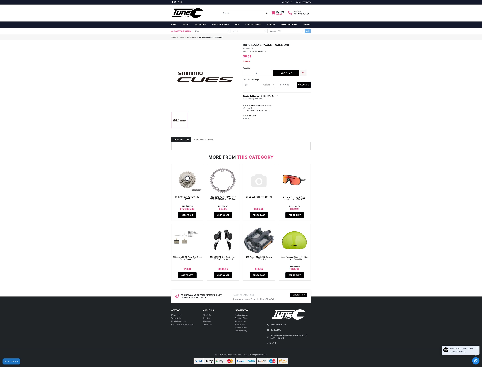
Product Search (241, 315)
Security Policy (241, 331)
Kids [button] (237, 25)
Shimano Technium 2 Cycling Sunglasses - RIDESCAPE (295, 198)
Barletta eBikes (241, 318)
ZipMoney (207, 321)
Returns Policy (241, 327)
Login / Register (303, 2)
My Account (176, 315)
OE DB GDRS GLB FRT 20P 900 (259, 197)
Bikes (173, 25)
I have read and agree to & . (255, 299)
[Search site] (266, 13)
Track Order (176, 318)
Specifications (203, 139)
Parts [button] (185, 25)
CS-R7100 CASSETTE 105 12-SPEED (187, 198)
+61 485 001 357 (302, 13)
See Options (187, 215)
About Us (207, 315)
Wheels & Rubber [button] (220, 25)
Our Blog (206, 318)
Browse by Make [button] (289, 25)
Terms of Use (240, 321)
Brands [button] (307, 25)
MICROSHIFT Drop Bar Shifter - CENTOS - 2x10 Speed (223, 258)
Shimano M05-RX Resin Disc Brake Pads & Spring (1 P (187, 258)
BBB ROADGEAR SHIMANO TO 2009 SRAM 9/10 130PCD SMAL (223, 198)
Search (271, 25)
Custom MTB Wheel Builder (182, 324)
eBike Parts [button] (200, 25)
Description (181, 139)
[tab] (181, 139)
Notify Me (286, 73)
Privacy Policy (270, 299)
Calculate (303, 85)
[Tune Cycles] (187, 13)
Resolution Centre (178, 321)
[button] (303, 73)
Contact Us (207, 324)
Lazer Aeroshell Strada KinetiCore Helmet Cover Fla (294, 258)
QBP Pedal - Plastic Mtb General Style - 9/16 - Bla (259, 258)
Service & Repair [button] (253, 25)
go (307, 31)
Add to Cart (223, 215)
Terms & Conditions (257, 299)
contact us (287, 2)
